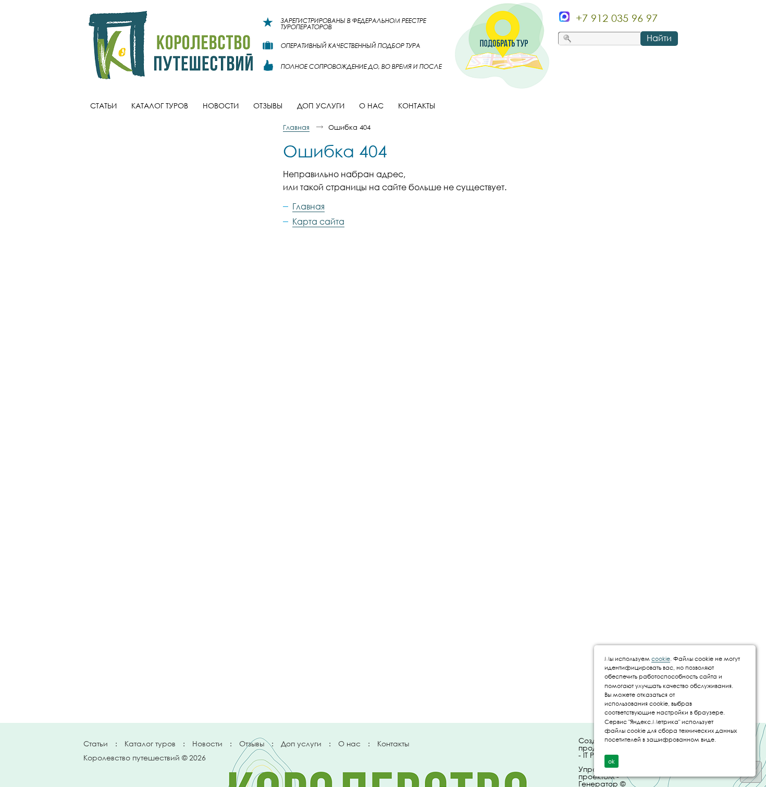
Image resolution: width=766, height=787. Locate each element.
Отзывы (251, 743)
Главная (296, 127)
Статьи (95, 743)
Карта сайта (318, 221)
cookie (660, 658)
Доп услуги (301, 743)
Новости (207, 743)
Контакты (393, 743)
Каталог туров (150, 743)
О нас (349, 743)
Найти (659, 38)
